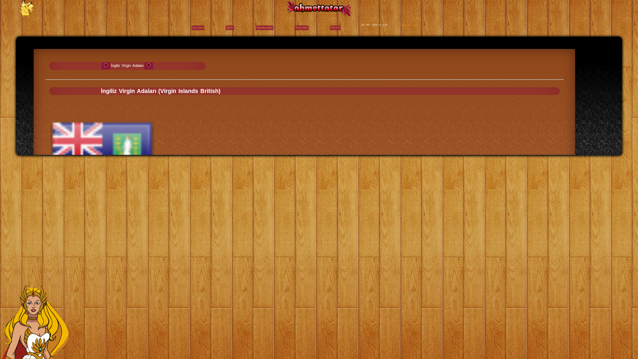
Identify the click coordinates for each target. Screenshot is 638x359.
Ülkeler (230, 27)
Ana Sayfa (198, 27)
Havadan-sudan (264, 27)
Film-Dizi (335, 27)
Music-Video (301, 27)
